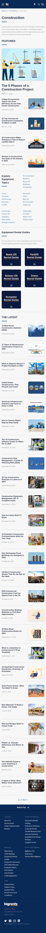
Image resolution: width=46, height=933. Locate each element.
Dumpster (5, 196)
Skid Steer (5, 217)
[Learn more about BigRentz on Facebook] (10, 921)
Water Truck (27, 217)
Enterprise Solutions (32, 826)
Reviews (7, 829)
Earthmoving (6, 199)
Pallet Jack (27, 205)
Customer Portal (31, 829)
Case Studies (8, 873)
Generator (26, 193)
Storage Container (8, 222)
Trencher (26, 214)
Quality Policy (9, 890)
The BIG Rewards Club (33, 831)
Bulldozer (26, 184)
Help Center (8, 851)
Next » (25, 800)
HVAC (25, 196)
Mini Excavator (28, 202)
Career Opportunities (12, 826)
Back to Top (21, 807)
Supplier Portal (30, 842)
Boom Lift (26, 181)
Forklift (4, 205)
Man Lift (26, 199)
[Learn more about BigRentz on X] (5, 921)
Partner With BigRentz (33, 856)
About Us (7, 820)
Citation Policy (9, 887)
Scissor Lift (6, 214)
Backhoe (26, 178)
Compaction (27, 187)
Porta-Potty (6, 211)
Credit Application (10, 876)
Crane (4, 193)
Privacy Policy (9, 884)
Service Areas (9, 823)
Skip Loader (6, 219)
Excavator (5, 202)
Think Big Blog (9, 854)
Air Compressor (28, 176)
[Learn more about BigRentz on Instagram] (14, 921)
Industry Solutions (31, 834)
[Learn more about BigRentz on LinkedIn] (19, 921)
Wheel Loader (28, 219)
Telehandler (27, 211)
